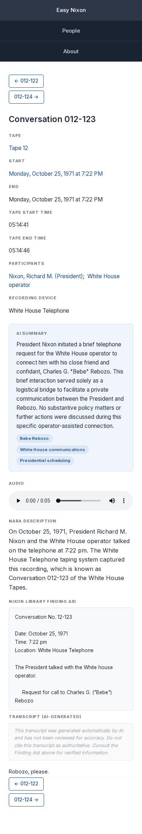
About (71, 51)
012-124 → (26, 97)
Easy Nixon (71, 10)
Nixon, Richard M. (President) (46, 276)
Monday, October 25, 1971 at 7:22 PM (56, 173)
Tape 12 (18, 148)
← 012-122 (26, 81)
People (71, 30)
